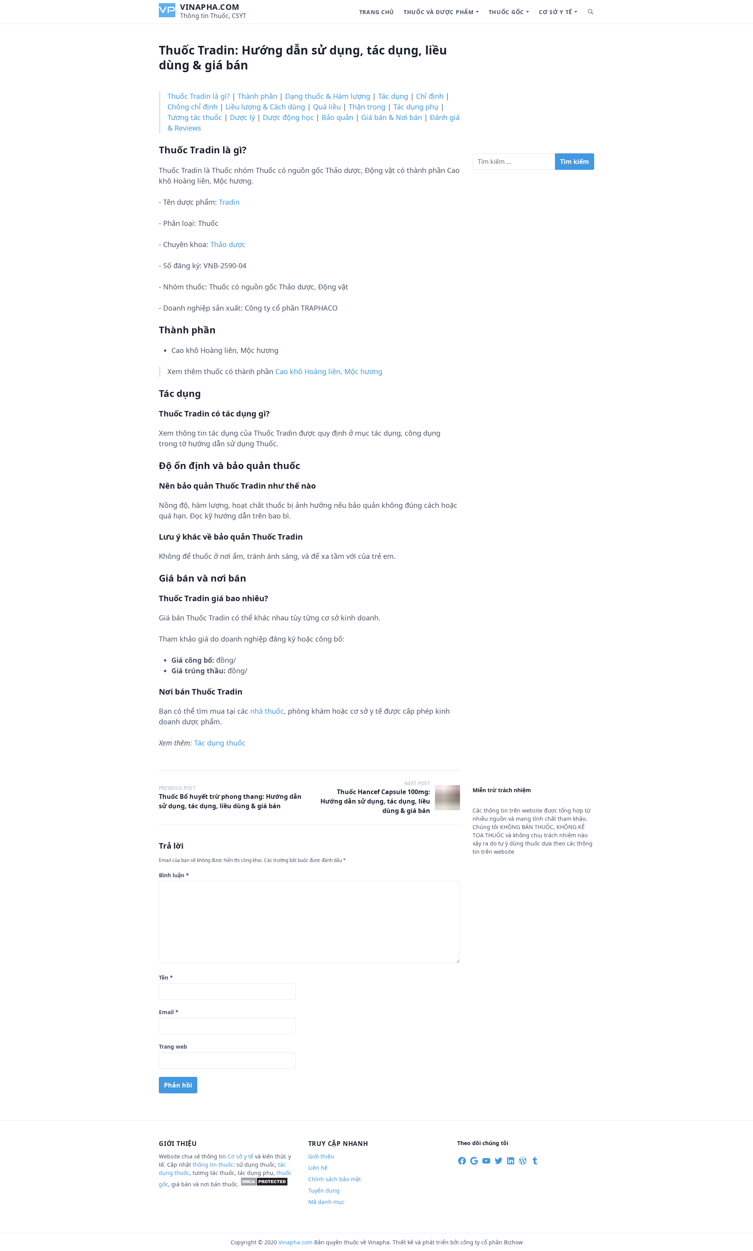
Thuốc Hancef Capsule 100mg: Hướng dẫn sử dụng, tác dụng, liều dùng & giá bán (375, 801)
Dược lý (242, 117)
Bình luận (174, 875)
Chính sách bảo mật (334, 1179)
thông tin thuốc (213, 1164)
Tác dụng (393, 96)
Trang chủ (376, 12)
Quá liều (327, 106)
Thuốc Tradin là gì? (198, 96)
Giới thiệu (321, 1156)
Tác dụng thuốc (220, 742)
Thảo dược (228, 244)
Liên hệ (317, 1167)
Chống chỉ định (192, 106)
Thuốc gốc (506, 12)
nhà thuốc (267, 711)
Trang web (173, 1046)
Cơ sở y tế (555, 12)
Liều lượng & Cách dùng (265, 106)
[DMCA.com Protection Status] (264, 1184)
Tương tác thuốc (194, 117)
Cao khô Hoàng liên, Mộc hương (328, 371)
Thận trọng (367, 106)
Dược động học (288, 117)
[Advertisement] (533, 92)
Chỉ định (430, 96)
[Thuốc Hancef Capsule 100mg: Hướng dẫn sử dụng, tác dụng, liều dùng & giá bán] (447, 797)
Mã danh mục (326, 1202)
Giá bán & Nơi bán (391, 117)
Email (168, 1012)
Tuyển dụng (324, 1190)
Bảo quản (337, 117)
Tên (166, 977)
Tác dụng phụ (415, 106)
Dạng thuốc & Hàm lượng (327, 96)
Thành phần (257, 96)
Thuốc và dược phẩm (439, 12)
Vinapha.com (210, 7)
